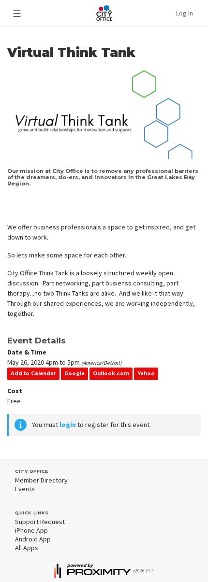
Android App (33, 539)
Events (25, 488)
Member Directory (41, 480)
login (67, 424)
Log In (184, 13)
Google (74, 373)
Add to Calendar (33, 373)
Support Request (40, 521)
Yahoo (146, 373)
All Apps (26, 547)
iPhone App (31, 530)
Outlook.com (111, 373)
